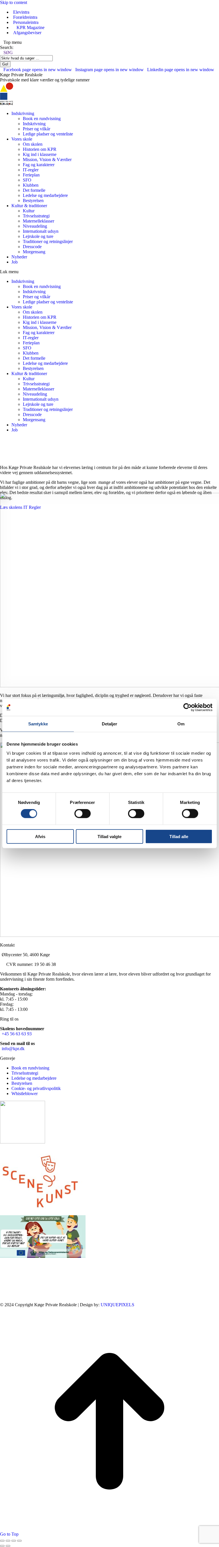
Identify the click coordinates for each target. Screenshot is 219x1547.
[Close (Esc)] (2, 1541)
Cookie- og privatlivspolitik (36, 1088)
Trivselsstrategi (24, 1073)
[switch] (82, 813)
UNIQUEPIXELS (117, 1304)
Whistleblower (24, 1093)
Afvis (40, 836)
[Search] (55, 57)
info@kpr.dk (13, 1048)
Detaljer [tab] (109, 723)
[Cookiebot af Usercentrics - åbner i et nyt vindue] (187, 707)
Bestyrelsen (21, 1083)
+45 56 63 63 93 (17, 1033)
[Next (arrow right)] (8, 1546)
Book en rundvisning (30, 1067)
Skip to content (13, 2)
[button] (109, 271)
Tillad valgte (109, 836)
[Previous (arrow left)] (2, 1546)
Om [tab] (180, 723)
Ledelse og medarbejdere (33, 1078)
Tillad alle (178, 836)
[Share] (8, 1541)
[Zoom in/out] (19, 1541)
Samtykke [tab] (38, 723)
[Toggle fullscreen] (13, 1541)
